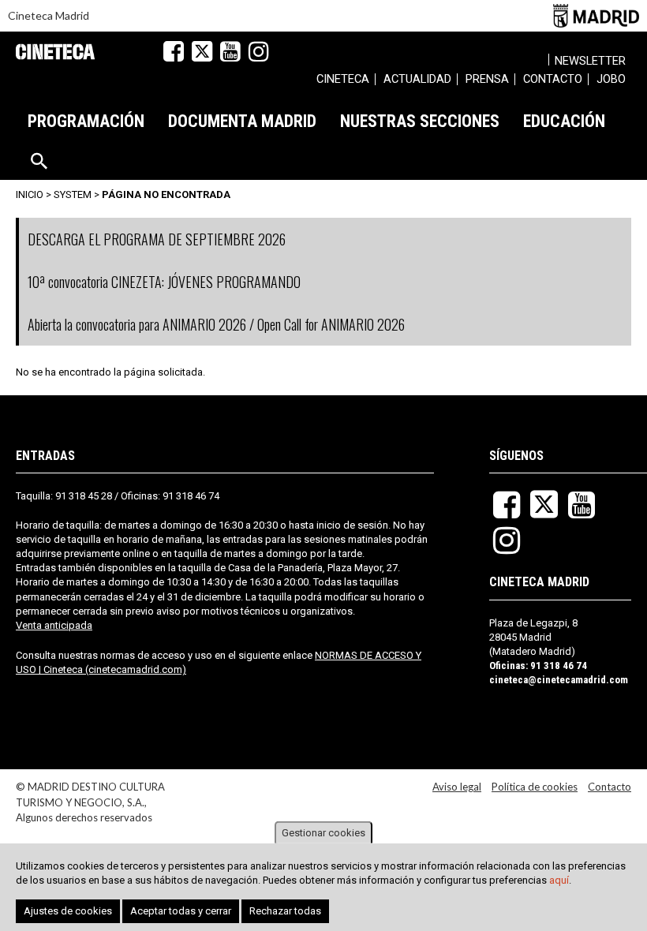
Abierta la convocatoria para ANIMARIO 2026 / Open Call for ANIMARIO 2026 (216, 324)
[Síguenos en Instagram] (259, 51)
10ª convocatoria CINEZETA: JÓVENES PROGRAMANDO (164, 281)
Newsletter (590, 61)
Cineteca (55, 51)
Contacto (609, 786)
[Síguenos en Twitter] (202, 51)
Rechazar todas (285, 911)
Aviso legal (456, 786)
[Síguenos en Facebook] (173, 51)
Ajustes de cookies (68, 911)
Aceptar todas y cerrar (180, 911)
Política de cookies (535, 786)
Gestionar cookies (323, 833)
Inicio (29, 194)
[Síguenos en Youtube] (230, 51)
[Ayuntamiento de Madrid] (596, 15)
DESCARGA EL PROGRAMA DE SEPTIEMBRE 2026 (157, 239)
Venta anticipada (54, 625)
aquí (559, 880)
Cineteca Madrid (48, 15)
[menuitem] (342, 81)
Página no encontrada (166, 194)
